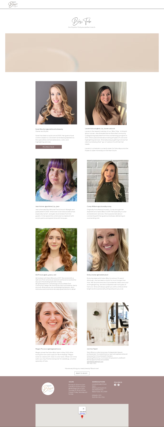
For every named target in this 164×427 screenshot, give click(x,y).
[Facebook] (115, 385)
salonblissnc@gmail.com (95, 361)
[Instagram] (118, 385)
